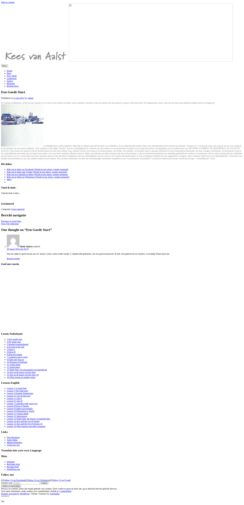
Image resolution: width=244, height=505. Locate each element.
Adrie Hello (12, 440)
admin (30, 98)
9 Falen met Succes (15, 359)
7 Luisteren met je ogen (17, 357)
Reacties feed (13, 467)
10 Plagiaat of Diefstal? (17, 362)
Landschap (12, 78)
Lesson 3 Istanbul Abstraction (20, 393)
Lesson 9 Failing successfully (20, 408)
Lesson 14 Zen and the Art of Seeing (23, 421)
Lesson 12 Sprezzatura (17, 416)
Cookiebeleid (65, 491)
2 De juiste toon (14, 342)
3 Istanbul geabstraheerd (17, 344)
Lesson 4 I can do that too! (18, 396)
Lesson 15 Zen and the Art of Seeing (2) (25, 424)
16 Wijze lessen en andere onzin (21, 377)
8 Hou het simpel (14, 354)
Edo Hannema (13, 437)
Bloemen (11, 83)
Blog (9, 73)
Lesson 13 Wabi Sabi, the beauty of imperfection (28, 419)
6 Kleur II (11, 352)
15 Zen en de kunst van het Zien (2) (23, 375)
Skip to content (8, 2)
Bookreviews (13, 86)
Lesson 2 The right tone (17, 391)
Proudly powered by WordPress (15, 494)
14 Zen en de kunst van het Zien (21, 372)
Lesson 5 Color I (14, 398)
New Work (12, 76)
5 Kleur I (11, 349)
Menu (4, 66)
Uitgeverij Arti (13, 445)
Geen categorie (18, 209)
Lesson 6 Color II (14, 401)
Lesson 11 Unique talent (17, 414)
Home (9, 71)
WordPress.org (13, 469)
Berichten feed (13, 464)
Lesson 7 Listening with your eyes (22, 403)
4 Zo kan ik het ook (15, 347)
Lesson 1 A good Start (17, 388)
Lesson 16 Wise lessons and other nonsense (26, 426)
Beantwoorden (13, 258)
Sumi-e (10, 81)
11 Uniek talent (13, 364)
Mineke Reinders (14, 442)
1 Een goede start (14, 339)
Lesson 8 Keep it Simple (18, 406)
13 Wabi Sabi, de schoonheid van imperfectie (27, 370)
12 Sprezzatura (13, 367)
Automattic (54, 494)
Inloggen (11, 462)
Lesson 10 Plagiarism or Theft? (21, 411)
